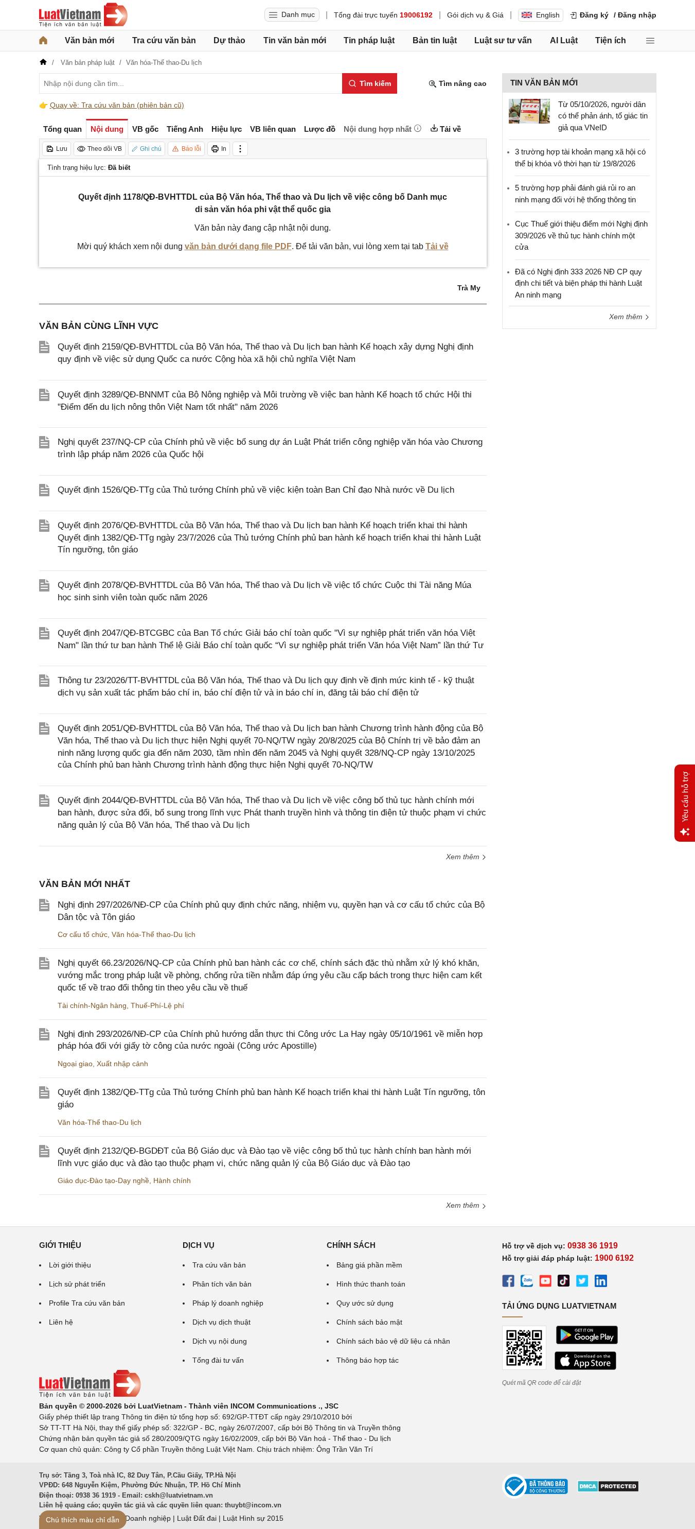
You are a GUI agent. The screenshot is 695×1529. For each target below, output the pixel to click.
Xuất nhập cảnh (122, 1063)
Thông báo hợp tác (367, 1360)
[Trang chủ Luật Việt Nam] (83, 15)
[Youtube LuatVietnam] (545, 1282)
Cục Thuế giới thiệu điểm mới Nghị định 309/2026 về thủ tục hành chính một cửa (581, 235)
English (548, 15)
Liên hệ (61, 1322)
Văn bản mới (89, 40)
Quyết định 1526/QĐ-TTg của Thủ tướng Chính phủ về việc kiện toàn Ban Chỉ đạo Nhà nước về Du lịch (256, 490)
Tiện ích (610, 40)
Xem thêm (464, 857)
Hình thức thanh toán (370, 1284)
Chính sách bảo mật (369, 1322)
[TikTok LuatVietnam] (564, 1282)
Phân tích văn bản (222, 1284)
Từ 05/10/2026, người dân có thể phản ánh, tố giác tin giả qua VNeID (603, 116)
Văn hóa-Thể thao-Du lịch (153, 934)
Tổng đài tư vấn (218, 1360)
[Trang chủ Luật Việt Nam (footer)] (90, 1395)
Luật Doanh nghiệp (140, 1518)
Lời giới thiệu (70, 1265)
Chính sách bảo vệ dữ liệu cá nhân (393, 1341)
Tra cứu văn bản (164, 40)
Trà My (468, 288)
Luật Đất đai (197, 1518)
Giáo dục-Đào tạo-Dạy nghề (103, 1180)
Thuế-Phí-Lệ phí (157, 1005)
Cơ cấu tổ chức (83, 934)
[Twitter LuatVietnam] (582, 1282)
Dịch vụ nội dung (219, 1341)
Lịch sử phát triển (77, 1284)
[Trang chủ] (43, 40)
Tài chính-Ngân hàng (92, 1005)
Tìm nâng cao (462, 83)
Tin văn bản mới (294, 40)
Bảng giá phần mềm (369, 1265)
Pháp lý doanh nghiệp (227, 1303)
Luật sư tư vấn (503, 40)
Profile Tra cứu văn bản (87, 1303)
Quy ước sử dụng (365, 1303)
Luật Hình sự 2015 (253, 1518)
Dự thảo (229, 40)
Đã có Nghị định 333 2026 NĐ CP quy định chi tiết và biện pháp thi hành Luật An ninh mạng (578, 283)
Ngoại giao (75, 1063)
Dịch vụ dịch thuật (221, 1322)
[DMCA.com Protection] (608, 1490)
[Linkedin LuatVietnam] (601, 1282)
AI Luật (564, 40)
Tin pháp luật (369, 40)
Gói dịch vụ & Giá (475, 15)
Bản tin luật (435, 40)
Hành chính (172, 1180)
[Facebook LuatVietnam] (508, 1282)
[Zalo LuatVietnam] (527, 1282)
